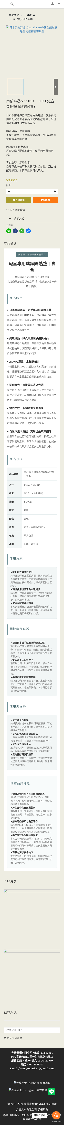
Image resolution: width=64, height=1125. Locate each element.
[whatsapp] (21, 230)
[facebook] (15, 230)
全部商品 (14, 15)
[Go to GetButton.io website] (56, 1122)
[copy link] (28, 230)
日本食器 (30, 15)
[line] (8, 230)
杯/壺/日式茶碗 (23, 19)
